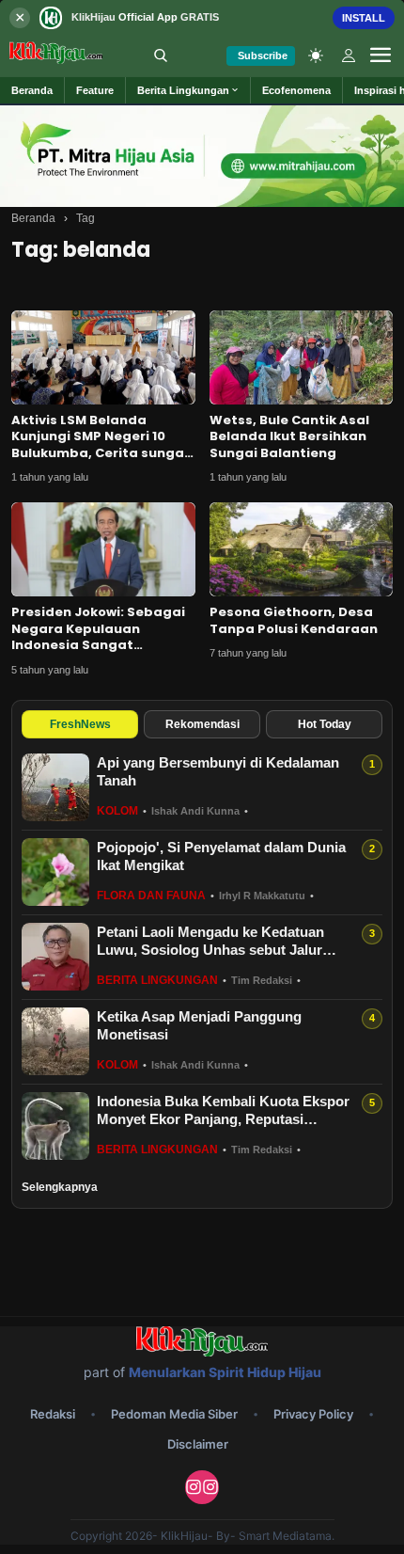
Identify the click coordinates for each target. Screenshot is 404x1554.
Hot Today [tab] (324, 724)
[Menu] (380, 55)
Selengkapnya (60, 1187)
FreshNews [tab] (80, 724)
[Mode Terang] (316, 55)
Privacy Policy (313, 1413)
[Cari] (160, 55)
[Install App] (202, 17)
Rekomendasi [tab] (202, 724)
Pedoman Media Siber (174, 1413)
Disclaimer (197, 1443)
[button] (188, 90)
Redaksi (52, 1413)
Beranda (33, 218)
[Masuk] (348, 55)
